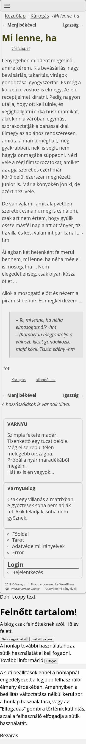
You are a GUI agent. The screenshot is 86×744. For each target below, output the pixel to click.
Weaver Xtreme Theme (25, 589)
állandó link (45, 379)
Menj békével (19, 25)
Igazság (73, 25)
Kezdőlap (15, 15)
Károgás (40, 15)
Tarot (18, 540)
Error (18, 552)
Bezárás (9, 735)
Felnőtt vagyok (42, 639)
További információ (21, 660)
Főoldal (20, 534)
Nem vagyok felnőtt (15, 639)
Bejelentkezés (27, 572)
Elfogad (51, 661)
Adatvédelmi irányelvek (38, 546)
